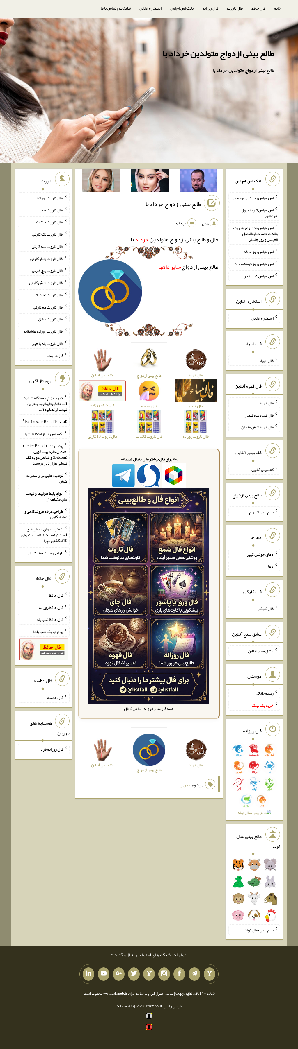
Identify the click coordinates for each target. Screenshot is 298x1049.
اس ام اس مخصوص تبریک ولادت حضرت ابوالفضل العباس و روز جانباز (255, 233)
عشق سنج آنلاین (261, 651)
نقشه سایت (125, 1006)
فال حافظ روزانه (51, 607)
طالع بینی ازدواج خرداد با (173, 204)
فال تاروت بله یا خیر (47, 343)
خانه (277, 8)
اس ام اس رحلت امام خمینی (253, 198)
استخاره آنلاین (150, 8)
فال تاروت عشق (50, 319)
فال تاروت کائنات (49, 222)
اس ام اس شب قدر (259, 276)
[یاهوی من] (209, 974)
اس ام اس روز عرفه (259, 252)
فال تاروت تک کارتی (47, 234)
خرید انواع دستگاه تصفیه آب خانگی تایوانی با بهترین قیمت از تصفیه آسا (45, 403)
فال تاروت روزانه (50, 198)
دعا (271, 566)
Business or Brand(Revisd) (46, 421)
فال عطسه (55, 697)
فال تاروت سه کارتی (47, 246)
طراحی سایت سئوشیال (45, 553)
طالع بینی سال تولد (259, 930)
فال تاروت (235, 8)
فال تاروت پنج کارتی (47, 270)
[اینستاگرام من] (164, 974)
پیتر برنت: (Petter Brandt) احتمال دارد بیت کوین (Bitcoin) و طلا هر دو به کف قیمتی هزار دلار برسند (45, 454)
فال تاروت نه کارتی (48, 295)
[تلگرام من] (194, 974)
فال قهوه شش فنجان (257, 427)
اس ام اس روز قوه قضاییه (254, 264)
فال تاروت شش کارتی (46, 283)
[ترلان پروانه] (150, 181)
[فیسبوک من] (179, 974)
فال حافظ (258, 8)
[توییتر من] (134, 974)
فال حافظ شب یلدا (49, 619)
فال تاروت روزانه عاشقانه (43, 331)
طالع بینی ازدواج (188, 266)
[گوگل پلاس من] (119, 974)
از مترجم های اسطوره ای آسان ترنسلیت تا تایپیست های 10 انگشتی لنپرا (44, 535)
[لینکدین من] (88, 974)
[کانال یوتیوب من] (103, 974)
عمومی (185, 785)
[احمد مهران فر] (198, 181)
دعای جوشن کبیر (260, 554)
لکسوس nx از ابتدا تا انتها (44, 433)
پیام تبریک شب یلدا (48, 631)
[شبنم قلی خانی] (101, 181)
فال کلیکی (266, 609)
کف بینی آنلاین (262, 469)
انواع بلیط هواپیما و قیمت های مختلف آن (46, 496)
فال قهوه (267, 403)
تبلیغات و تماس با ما (116, 8)
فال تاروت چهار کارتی (46, 258)
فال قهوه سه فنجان (259, 415)
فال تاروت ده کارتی (48, 307)
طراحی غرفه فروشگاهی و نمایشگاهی (45, 514)
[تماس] (149, 974)
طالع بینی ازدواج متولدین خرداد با (218, 53)
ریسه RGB (265, 693)
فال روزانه (210, 8)
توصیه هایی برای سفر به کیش (46, 478)
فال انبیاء (267, 360)
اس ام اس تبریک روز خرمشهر (260, 213)
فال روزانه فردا (51, 749)
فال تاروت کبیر (51, 210)
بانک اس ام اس (182, 8)
